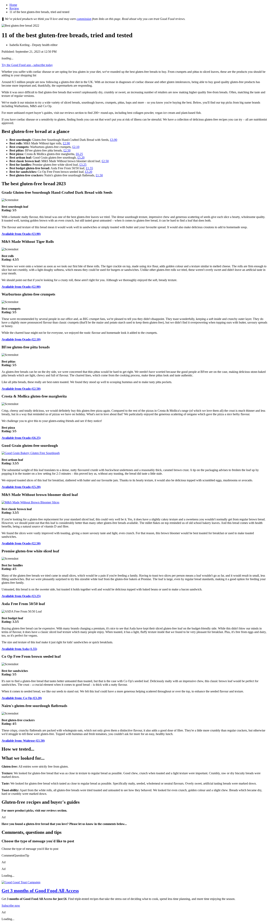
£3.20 (88, 171)
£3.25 (82, 164)
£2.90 (66, 143)
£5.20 (80, 157)
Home (13, 5)
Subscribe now (11, 905)
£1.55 (89, 168)
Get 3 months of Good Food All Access (40, 890)
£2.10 (75, 147)
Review (14, 8)
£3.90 (113, 139)
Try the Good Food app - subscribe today (27, 65)
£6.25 (79, 154)
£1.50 (99, 175)
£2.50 (66, 150)
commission (84, 19)
